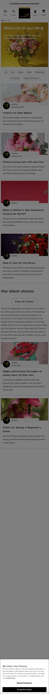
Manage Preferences (24, 683)
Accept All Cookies (24, 689)
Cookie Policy (10, 678)
